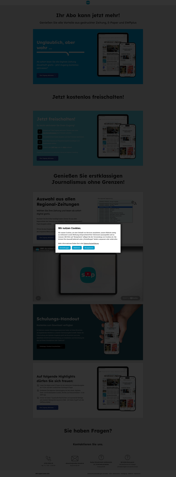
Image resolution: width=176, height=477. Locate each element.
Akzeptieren (89, 248)
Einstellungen (64, 248)
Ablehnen (76, 248)
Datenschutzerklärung (91, 243)
